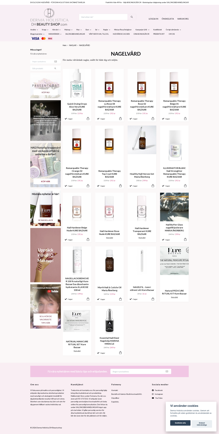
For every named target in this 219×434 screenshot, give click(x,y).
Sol (96, 36)
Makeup (67, 36)
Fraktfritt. (115, 408)
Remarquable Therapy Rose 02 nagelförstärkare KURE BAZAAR (142, 111)
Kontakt (114, 396)
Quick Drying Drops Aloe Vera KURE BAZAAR (77, 112)
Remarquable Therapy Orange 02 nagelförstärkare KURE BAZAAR (77, 178)
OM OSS (172, 40)
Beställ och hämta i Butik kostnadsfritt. (126, 400)
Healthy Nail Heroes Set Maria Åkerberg (142, 181)
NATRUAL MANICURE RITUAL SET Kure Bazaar (77, 350)
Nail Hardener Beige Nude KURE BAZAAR (77, 235)
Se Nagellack (45, 226)
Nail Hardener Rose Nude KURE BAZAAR (109, 238)
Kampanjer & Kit (141, 36)
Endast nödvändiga (202, 424)
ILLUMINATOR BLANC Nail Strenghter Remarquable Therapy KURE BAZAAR (174, 178)
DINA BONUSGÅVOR (141, 40)
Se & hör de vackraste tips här (46, 325)
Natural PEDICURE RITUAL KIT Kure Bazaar (174, 298)
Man (78, 36)
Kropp (44, 36)
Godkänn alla (180, 423)
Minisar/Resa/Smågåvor (123, 36)
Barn (87, 36)
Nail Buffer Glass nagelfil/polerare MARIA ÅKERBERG (174, 233)
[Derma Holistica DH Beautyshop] (56, 20)
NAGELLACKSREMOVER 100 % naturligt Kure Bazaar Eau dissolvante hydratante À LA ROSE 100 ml (77, 290)
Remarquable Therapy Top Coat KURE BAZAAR (109, 180)
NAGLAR (72, 51)
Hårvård (55, 36)
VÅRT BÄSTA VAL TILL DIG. (99, 40)
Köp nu (46, 98)
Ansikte (33, 36)
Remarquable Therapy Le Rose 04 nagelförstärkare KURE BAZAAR (109, 111)
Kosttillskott (157, 36)
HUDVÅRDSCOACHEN (121, 40)
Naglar (105, 36)
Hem (64, 51)
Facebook (159, 396)
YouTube (158, 404)
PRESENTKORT (159, 40)
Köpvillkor (115, 404)
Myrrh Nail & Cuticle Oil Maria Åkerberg (109, 295)
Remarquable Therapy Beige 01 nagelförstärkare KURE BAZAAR (174, 111)
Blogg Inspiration (36, 40)
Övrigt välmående (172, 36)
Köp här (45, 187)
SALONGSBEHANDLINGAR (75, 40)
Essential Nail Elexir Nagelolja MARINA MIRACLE (109, 347)
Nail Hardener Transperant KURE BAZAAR (142, 237)
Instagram (158, 400)
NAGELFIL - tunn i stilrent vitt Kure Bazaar (142, 294)
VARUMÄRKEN (53, 40)
